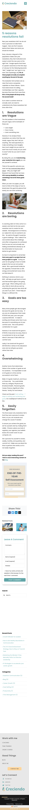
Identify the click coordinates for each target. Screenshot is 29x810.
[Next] (26, 527)
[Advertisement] (14, 614)
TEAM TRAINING (7, 746)
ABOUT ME (5, 763)
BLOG (4, 760)
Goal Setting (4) (8, 687)
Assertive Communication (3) (12, 675)
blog (6, 460)
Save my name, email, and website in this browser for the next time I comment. (13, 573)
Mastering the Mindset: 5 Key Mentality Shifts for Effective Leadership (12, 657)
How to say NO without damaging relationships (21, 527)
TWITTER (7, 785)
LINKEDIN (7, 782)
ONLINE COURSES (7, 750)
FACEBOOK (8, 779)
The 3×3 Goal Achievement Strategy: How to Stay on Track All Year (7, 527)
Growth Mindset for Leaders (12, 637)
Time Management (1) (10, 695)
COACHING (5, 743)
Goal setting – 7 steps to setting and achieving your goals (13, 396)
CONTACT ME (15, 769)
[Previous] (3, 527)
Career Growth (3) (9, 683)
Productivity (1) (8, 691)
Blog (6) (5, 679)
